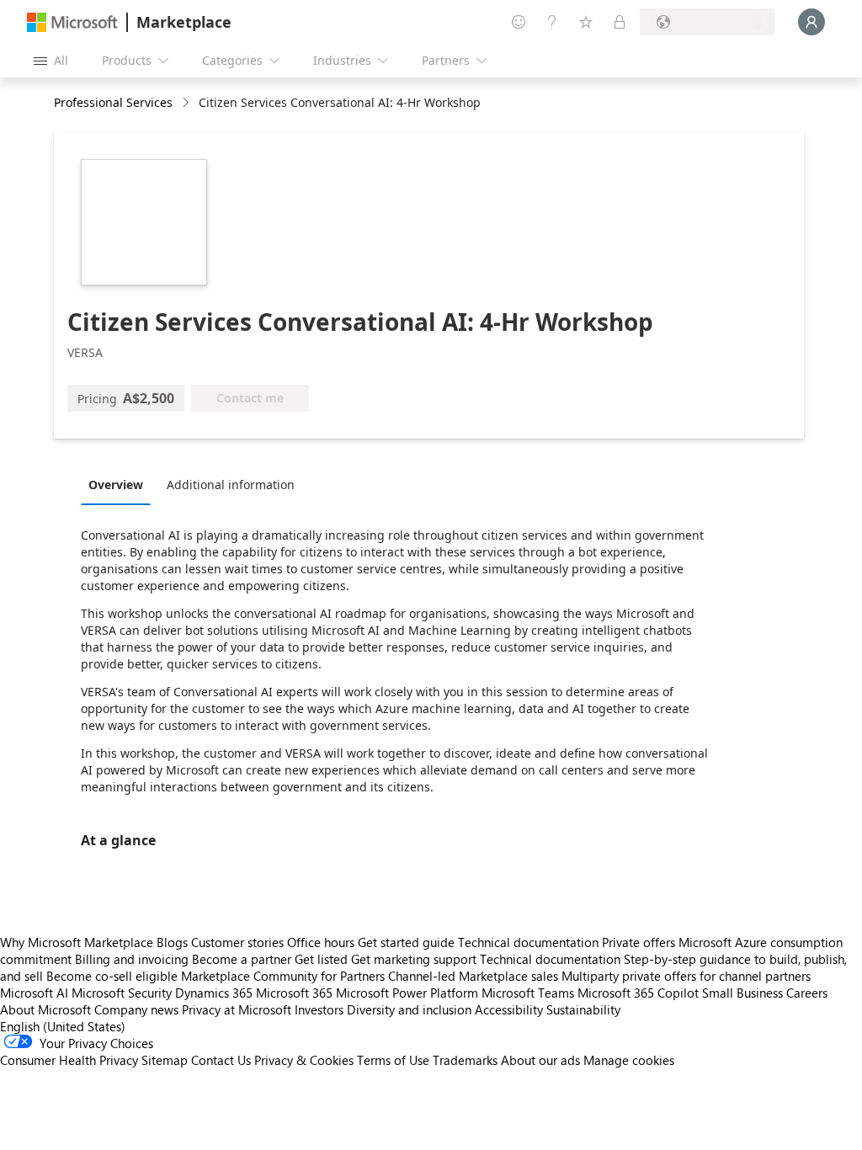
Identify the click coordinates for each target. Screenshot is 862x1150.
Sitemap (164, 1060)
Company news (136, 1009)
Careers (806, 992)
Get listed (321, 958)
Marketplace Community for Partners (283, 975)
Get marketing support (413, 958)
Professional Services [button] (113, 102)
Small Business (742, 992)
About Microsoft (45, 1009)
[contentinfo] (187, 103)
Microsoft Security (122, 992)
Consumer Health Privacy (69, 1060)
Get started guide (406, 942)
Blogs (172, 942)
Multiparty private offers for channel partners (686, 975)
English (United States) (62, 1026)
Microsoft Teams (528, 992)
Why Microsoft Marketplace (76, 942)
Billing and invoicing (132, 958)
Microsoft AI (34, 992)
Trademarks (465, 1060)
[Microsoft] (72, 22)
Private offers (638, 942)
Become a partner (241, 958)
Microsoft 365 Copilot (638, 992)
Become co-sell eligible (112, 975)
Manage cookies (628, 1060)
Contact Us (221, 1060)
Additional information (231, 484)
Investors (319, 1009)
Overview (115, 484)
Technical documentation (528, 942)
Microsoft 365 (294, 992)
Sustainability (583, 1009)
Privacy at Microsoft (236, 1009)
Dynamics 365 (214, 992)
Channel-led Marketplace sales (473, 975)
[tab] (120, 484)
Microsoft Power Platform (407, 992)
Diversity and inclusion (409, 1009)
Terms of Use (393, 1060)
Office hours (320, 942)
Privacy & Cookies (304, 1060)
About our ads (540, 1060)
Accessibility (509, 1009)
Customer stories (237, 942)
